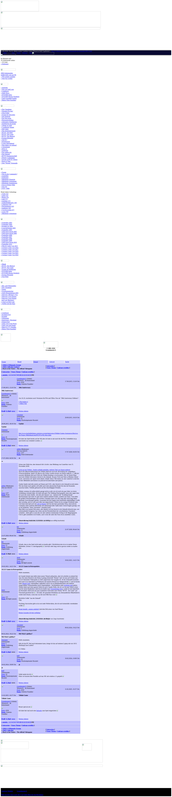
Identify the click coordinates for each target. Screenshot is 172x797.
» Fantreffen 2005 (6, 230)
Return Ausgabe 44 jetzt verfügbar (29, 613)
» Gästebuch (5, 91)
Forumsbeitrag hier (56, 589)
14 (28, 375)
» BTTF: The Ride (7, 133)
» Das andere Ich (6, 152)
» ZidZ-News (5, 93)
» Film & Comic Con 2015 (9, 246)
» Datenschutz (5, 322)
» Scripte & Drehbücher (8, 269)
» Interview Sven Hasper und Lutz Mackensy (8, 299)
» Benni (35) (5, 197)
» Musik (3, 264)
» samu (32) (4, 195)
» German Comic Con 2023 (9, 253)
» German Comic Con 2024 (9, 255)
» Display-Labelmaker (8, 158)
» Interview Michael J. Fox (9, 295)
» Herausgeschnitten (7, 120)
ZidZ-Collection (8, 367)
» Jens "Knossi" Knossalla (9, 163)
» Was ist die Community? (9, 174)
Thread (35, 362)
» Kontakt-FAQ (6, 315)
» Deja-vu (4, 149)
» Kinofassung (5, 141)
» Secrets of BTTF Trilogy (9, 159)
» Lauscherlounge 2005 (8, 228)
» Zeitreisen (4, 150)
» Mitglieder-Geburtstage (9, 181)
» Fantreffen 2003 (6, 223)
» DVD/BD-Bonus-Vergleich (10, 96)
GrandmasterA (21, 379)
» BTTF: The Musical (8, 136)
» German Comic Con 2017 (9, 249)
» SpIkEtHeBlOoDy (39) (9, 203)
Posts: (19, 382)
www (13, 411)
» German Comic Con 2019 (9, 251)
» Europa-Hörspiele (7, 138)
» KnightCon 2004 (7, 226)
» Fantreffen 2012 (6, 244)
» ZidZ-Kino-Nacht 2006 (9, 233)
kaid (18, 656)
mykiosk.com (68, 585)
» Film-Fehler (5, 113)
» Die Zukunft (5, 154)
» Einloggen (4, 64)
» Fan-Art (4, 186)
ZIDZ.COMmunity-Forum (12, 365)
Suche (67, 362)
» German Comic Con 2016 (9, 248)
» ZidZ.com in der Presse (9, 323)
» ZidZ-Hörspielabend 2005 (9, 293)
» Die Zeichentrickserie (8, 131)
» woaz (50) (4, 212)
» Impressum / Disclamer (8, 320)
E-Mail (8, 411)
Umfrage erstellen (63, 368)
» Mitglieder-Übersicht (8, 179)
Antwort (52, 362)
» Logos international (7, 143)
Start (13, 53)
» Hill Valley (5, 129)
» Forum (3, 172)
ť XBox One (23, 403)
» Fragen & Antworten (8, 115)
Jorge (18, 557)
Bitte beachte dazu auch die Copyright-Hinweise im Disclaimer (22, 795)
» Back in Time (5, 161)
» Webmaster (5, 318)
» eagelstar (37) (5, 201)
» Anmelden (4, 176)
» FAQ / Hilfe (5, 188)
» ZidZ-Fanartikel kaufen (9, 98)
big (18, 527)
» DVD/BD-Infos (6, 95)
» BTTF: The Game (7, 134)
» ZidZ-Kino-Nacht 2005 (9, 231)
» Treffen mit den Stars (8, 304)
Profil (3, 411)
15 (30, 375)
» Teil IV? (4, 140)
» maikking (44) (6, 208)
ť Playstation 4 (23, 402)
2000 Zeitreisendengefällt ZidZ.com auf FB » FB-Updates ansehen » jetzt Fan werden (8, 75)
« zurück (4, 375)
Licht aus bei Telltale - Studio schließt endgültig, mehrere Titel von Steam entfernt (44, 470)
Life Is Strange (41, 504)
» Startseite (4, 88)
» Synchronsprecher (7, 291)
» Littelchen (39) (6, 204)
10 (20, 375)
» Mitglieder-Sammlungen (9, 183)
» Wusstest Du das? (7, 111)
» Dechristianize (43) (7, 206)
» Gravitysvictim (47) (7, 210)
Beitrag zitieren (23, 411)
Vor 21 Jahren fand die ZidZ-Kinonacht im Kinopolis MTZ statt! (71, 51)
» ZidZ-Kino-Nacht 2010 (9, 242)
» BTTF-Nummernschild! (9, 156)
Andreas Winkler (7, 791)
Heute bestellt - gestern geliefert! (29, 609)
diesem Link (26, 583)
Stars (30, 53)
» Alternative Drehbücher (9, 122)
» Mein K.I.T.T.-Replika (8, 327)
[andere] (17, 367)
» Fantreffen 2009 (6, 240)
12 (24, 375)
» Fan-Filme (4, 276)
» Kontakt (4, 316)
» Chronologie (5, 147)
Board (19, 362)
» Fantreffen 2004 (6, 224)
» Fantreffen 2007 (6, 237)
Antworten (50, 366)
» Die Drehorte (5, 116)
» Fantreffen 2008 (6, 239)
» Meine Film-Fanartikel (8, 100)
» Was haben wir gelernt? (9, 145)
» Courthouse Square (7, 127)
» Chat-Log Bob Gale (8, 302)
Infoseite (39, 710)
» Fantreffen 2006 (6, 235)
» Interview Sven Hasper (8, 296)
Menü (5, 53)
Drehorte (24, 53)
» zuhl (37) (4, 199)
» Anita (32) (4, 194)
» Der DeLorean (6, 118)
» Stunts (3, 289)
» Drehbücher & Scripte (8, 124)
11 (22, 375)
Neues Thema (51, 368)
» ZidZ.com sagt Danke (8, 325)
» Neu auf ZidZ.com (7, 89)
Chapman (20, 415)
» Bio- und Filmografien (8, 286)
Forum (18, 53)
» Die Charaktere (6, 109)
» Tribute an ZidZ (6, 125)
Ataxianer (20, 625)
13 (26, 375)
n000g (19, 449)
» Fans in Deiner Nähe (8, 185)
